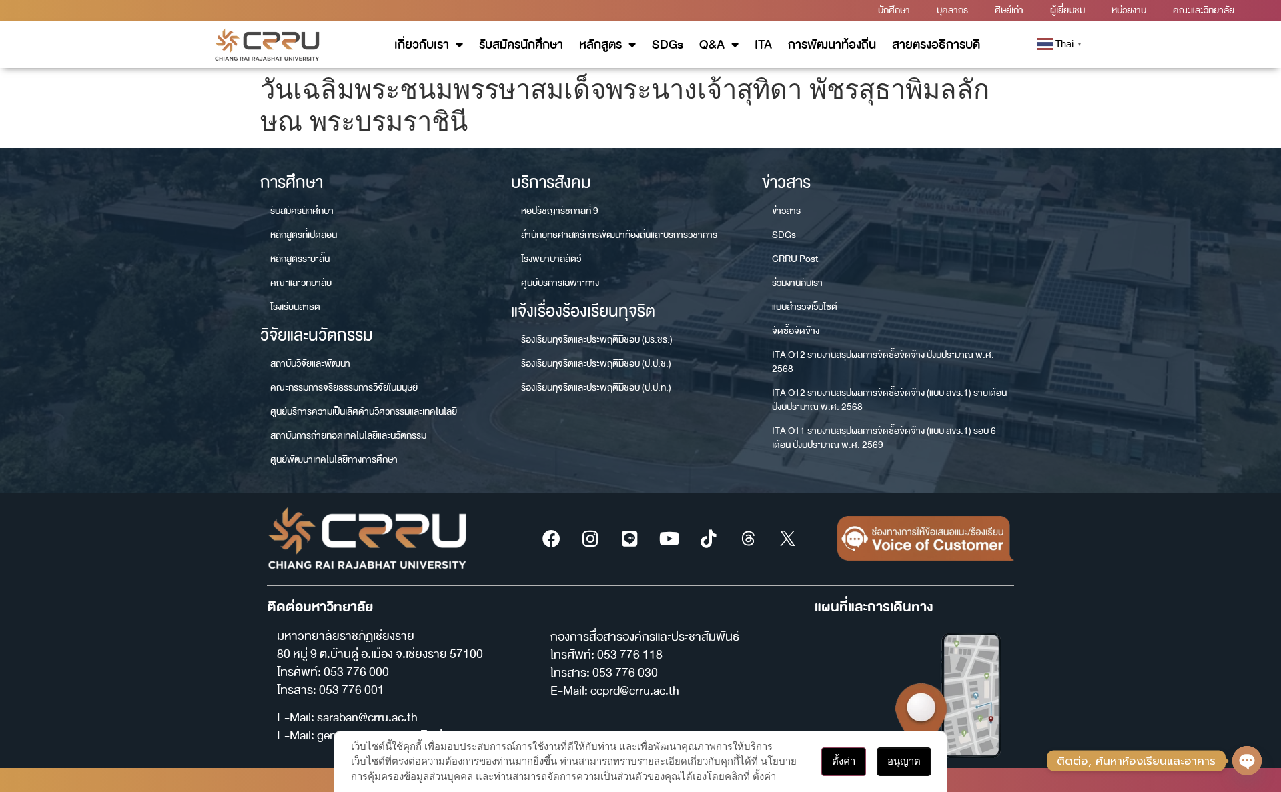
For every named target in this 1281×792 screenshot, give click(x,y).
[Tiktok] (709, 539)
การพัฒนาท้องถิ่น (832, 45)
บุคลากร (952, 10)
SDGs (667, 45)
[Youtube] (669, 539)
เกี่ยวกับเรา (421, 45)
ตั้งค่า (843, 761)
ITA (763, 45)
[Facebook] (551, 539)
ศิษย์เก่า (1009, 10)
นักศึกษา (894, 10)
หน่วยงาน (1129, 10)
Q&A (712, 45)
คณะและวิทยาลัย (1203, 10)
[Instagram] (590, 539)
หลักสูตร (600, 45)
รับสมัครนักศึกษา (521, 45)
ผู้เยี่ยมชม (1067, 10)
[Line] (630, 539)
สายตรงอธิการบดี (936, 45)
